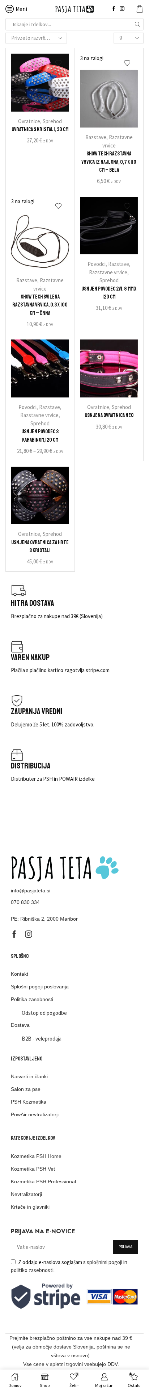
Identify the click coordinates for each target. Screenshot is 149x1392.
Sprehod (52, 121)
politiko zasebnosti (32, 1270)
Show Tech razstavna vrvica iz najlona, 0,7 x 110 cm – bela (108, 161)
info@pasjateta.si (30, 890)
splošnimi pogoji (104, 1262)
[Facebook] (113, 9)
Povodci (97, 264)
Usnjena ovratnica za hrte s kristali (40, 546)
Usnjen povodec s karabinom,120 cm (40, 435)
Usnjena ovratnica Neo (109, 415)
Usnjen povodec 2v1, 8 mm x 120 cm (108, 293)
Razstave (95, 137)
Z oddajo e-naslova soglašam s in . (69, 1266)
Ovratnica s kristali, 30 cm (40, 129)
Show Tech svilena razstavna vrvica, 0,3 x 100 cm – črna (40, 304)
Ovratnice (29, 121)
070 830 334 (25, 902)
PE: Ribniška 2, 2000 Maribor (44, 919)
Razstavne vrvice (108, 272)
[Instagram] (122, 9)
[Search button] (137, 24)
